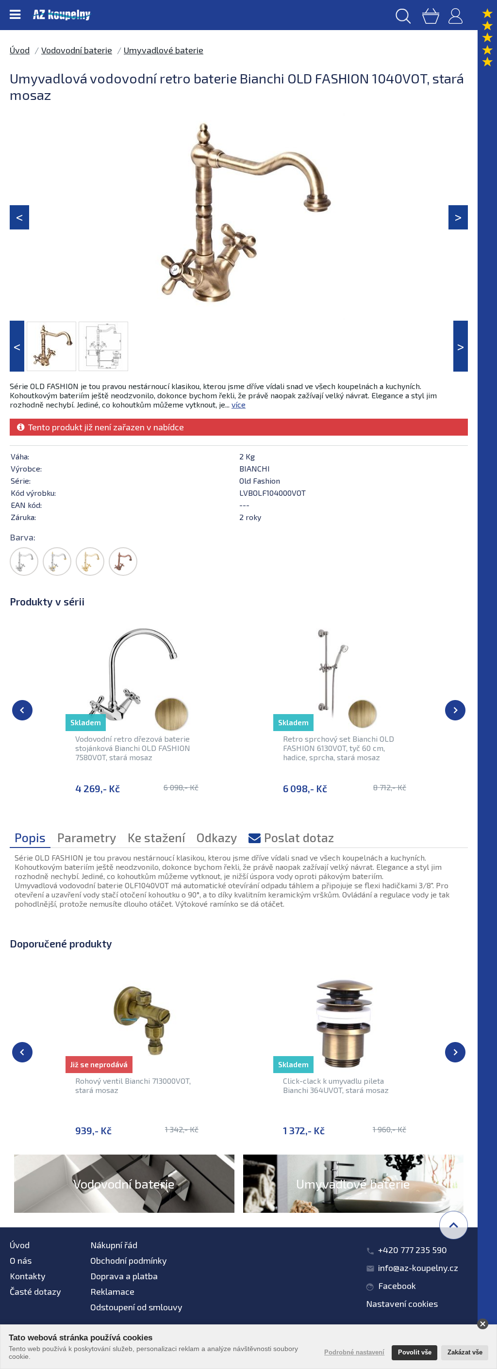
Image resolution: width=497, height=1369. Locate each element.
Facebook (397, 1285)
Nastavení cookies (402, 1303)
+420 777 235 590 (412, 1249)
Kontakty (28, 1276)
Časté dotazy (35, 1291)
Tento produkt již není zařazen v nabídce (104, 427)
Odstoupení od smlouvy (136, 1307)
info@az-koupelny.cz (418, 1267)
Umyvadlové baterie (163, 50)
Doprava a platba (124, 1276)
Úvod (20, 50)
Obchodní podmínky (128, 1260)
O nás (21, 1260)
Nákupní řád (113, 1244)
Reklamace (112, 1291)
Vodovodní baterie (76, 50)
